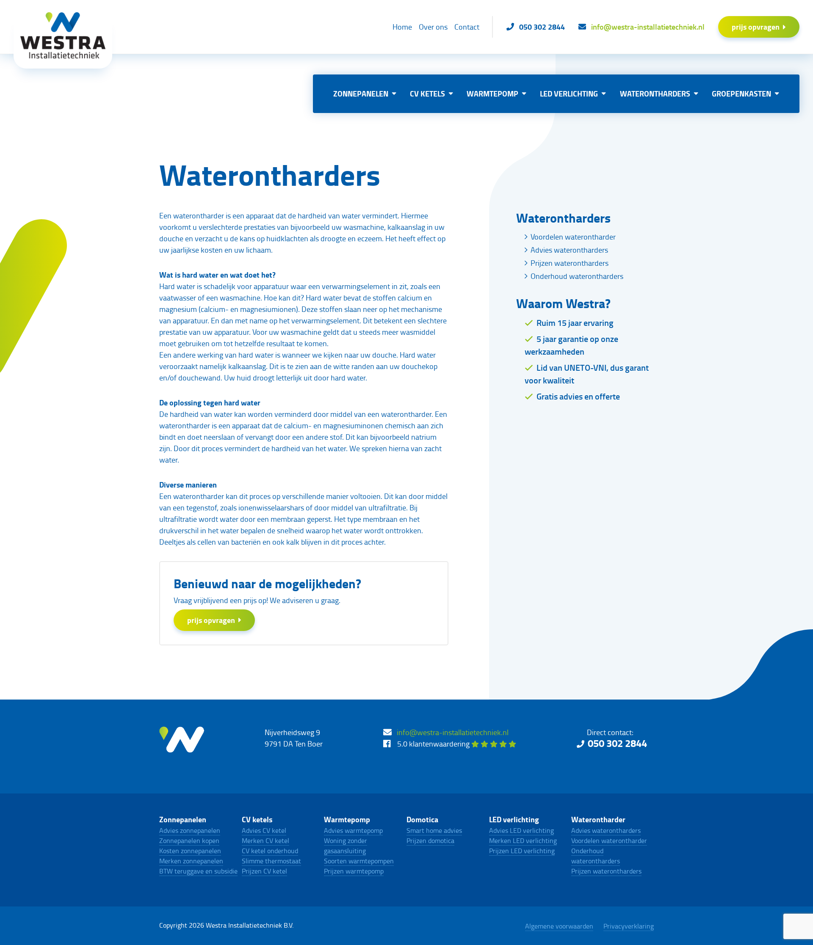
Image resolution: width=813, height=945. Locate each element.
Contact (466, 27)
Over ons (433, 27)
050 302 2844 (617, 743)
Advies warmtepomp (353, 830)
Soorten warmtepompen (359, 860)
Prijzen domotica (430, 840)
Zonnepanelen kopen (189, 840)
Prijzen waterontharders (569, 263)
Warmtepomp (492, 93)
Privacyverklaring (628, 926)
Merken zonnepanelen (191, 860)
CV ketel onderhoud (270, 850)
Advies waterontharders (569, 250)
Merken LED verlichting (523, 840)
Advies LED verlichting (521, 830)
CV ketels (427, 93)
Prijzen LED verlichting (522, 850)
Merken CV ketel (265, 840)
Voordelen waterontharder (573, 236)
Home (402, 27)
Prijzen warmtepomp (354, 871)
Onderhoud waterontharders (577, 276)
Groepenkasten (741, 93)
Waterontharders (655, 93)
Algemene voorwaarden (559, 926)
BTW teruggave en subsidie (198, 871)
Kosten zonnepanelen (190, 850)
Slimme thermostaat (271, 860)
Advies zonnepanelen (189, 830)
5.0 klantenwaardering (434, 743)
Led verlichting (569, 93)
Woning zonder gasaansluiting (345, 845)
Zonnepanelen (360, 93)
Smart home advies (434, 830)
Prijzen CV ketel (264, 871)
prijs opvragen (756, 26)
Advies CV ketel (264, 830)
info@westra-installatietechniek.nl (453, 732)
